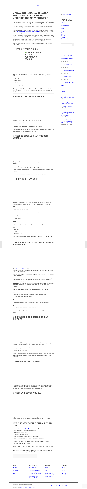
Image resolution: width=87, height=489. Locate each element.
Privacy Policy (61, 485)
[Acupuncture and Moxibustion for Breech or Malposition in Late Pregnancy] (1, 244)
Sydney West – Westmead (50, 472)
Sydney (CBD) (48, 467)
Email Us (63, 469)
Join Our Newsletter (65, 27)
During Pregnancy (32, 467)
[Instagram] (15, 1)
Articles (62, 32)
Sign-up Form (64, 474)
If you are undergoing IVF (34, 472)
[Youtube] (21, 1)
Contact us (72, 485)
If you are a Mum (32, 469)
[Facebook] (17, 1)
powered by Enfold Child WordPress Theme (27, 487)
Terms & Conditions (54, 485)
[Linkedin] (19, 1)
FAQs (14, 473)
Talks (62, 34)
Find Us (63, 470)
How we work (15, 470)
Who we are (15, 467)
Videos (62, 28)
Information (15, 472)
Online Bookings (65, 473)
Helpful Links (63, 37)
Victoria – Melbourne (49, 473)
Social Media (64, 472)
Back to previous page (66, 14)
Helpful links (67, 485)
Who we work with (64, 38)
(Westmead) (41, 18)
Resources (63, 22)
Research (63, 35)
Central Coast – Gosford (50, 474)
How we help (15, 469)
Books (62, 31)
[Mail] (13, 1)
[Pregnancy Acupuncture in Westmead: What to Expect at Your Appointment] (86, 244)
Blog (62, 30)
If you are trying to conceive (34, 470)
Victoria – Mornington (49, 476)
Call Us (63, 467)
